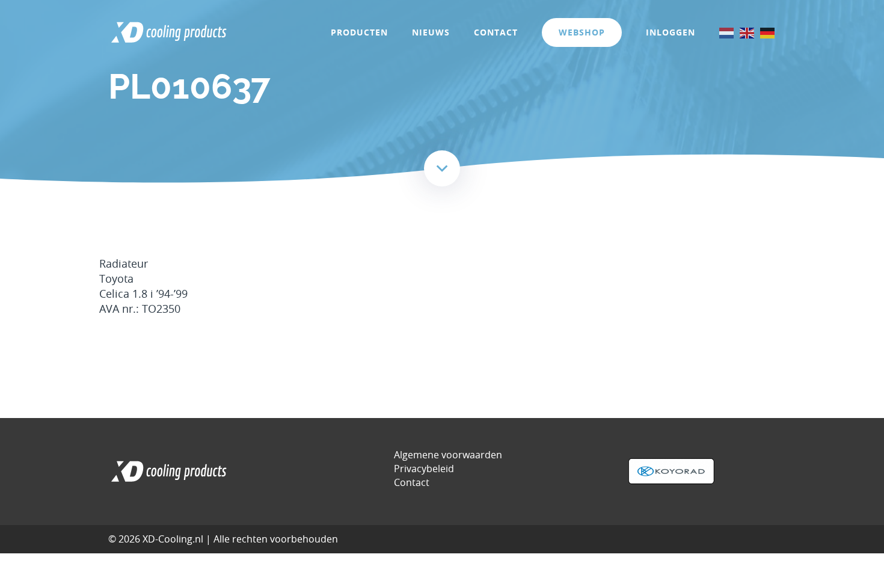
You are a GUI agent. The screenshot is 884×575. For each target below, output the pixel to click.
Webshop (582, 32)
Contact (496, 32)
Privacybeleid (424, 468)
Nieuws (431, 32)
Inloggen (670, 32)
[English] (747, 32)
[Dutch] (727, 32)
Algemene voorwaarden (448, 454)
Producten (359, 32)
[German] (768, 32)
